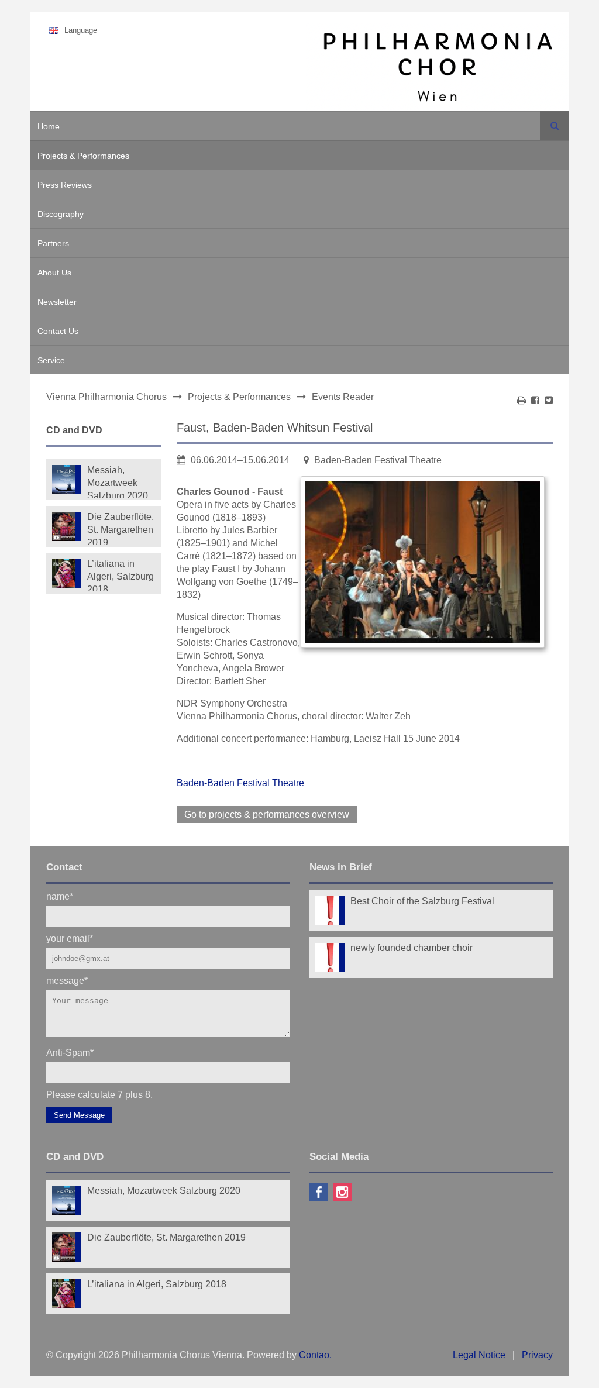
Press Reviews (64, 185)
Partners (53, 243)
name (59, 895)
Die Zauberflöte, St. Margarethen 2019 (120, 528)
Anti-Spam (70, 1052)
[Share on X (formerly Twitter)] (549, 400)
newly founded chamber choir (411, 948)
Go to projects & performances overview (266, 814)
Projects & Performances (83, 155)
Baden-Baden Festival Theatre (240, 783)
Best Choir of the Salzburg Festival (422, 901)
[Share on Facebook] (535, 400)
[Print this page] (521, 400)
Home (48, 126)
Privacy (537, 1355)
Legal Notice (479, 1355)
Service (51, 360)
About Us (54, 272)
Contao (314, 1355)
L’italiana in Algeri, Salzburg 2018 (120, 575)
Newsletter (57, 301)
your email (69, 937)
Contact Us (57, 331)
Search (554, 125)
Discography (60, 214)
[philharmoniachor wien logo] (437, 69)
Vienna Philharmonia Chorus (106, 397)
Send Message (79, 1115)
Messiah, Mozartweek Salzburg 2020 (117, 481)
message (67, 980)
